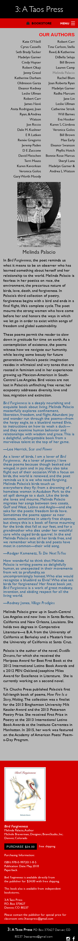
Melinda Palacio (64, 72)
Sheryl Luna (66, 160)
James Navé (32, 103)
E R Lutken (33, 134)
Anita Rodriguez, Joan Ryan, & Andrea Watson (26, 114)
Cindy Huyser (31, 62)
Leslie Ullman (31, 93)
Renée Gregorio (29, 139)
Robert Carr (32, 98)
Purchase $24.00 (20, 846)
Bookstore (42, 23)
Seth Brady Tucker (28, 51)
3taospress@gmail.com (38, 936)
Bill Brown (67, 62)
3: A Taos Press (39, 9)
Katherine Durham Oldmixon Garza (28, 80)
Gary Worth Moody (27, 176)
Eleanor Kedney (29, 88)
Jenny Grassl (32, 72)
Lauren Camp (65, 67)
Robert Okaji (31, 67)
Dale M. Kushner (29, 129)
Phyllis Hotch (65, 150)
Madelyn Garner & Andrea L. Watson (62, 168)
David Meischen (29, 155)
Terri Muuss (32, 160)
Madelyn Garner (29, 56)
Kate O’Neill (32, 41)
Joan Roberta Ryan (62, 82)
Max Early (68, 139)
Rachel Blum (66, 77)
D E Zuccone (32, 150)
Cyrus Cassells (31, 46)
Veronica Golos (30, 170)
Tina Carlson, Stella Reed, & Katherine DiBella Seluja (61, 51)
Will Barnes (66, 113)
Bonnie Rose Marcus (60, 155)
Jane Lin (69, 98)
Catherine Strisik (63, 108)
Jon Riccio (34, 124)
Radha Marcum (64, 93)
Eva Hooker (66, 119)
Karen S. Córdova (62, 124)
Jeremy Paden (31, 145)
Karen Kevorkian (29, 165)
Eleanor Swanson (63, 145)
